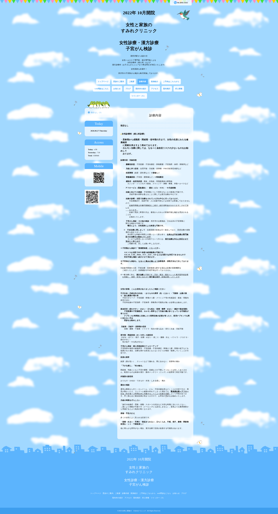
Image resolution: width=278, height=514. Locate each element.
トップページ (103, 81)
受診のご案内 (118, 81)
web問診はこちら (102, 89)
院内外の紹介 (141, 89)
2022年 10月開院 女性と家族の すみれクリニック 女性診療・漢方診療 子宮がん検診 (139, 30)
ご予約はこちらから (171, 81)
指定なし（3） (97, 112)
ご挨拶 (131, 81)
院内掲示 (166, 89)
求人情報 (178, 89)
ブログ (128, 89)
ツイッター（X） (138, 96)
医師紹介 (154, 81)
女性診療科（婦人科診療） (134, 134)
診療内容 (142, 81)
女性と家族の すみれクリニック (134, 511)
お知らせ (117, 89)
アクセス (154, 89)
